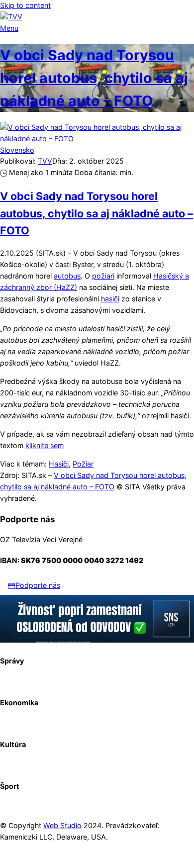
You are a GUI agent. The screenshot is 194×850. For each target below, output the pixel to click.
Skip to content (25, 5)
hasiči (110, 298)
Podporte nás (37, 585)
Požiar (83, 464)
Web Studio (62, 825)
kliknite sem (44, 445)
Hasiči (59, 464)
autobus (67, 276)
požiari (103, 276)
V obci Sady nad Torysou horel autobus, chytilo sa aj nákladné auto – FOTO (94, 77)
